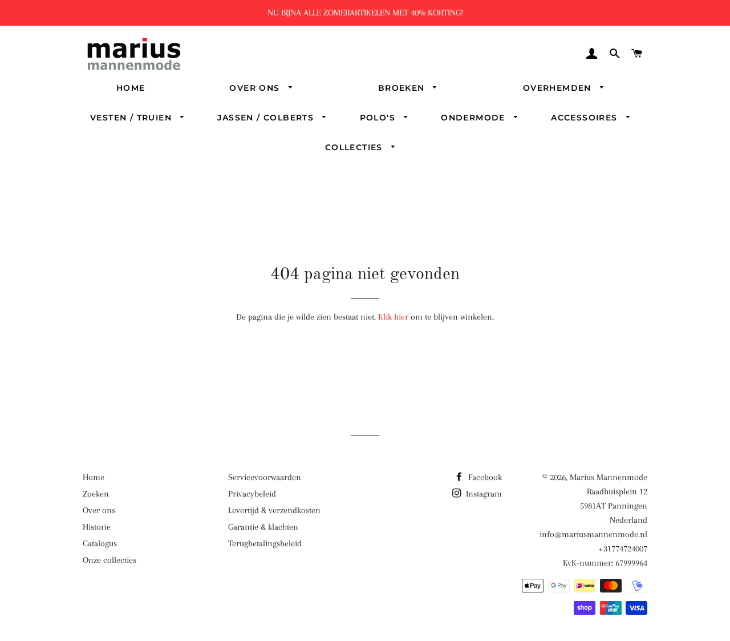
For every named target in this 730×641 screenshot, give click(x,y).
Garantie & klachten (263, 527)
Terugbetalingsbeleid (265, 543)
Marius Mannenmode (608, 477)
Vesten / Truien (132, 117)
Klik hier (393, 317)
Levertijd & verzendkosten (274, 510)
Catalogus (100, 543)
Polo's (379, 117)
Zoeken (96, 494)
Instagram (483, 494)
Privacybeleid (252, 494)
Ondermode (474, 117)
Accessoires (585, 117)
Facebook (484, 477)
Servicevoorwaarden (264, 477)
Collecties (355, 147)
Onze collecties (109, 560)
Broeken (403, 88)
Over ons (256, 88)
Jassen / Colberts (267, 117)
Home (130, 88)
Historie (97, 527)
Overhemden (558, 88)
